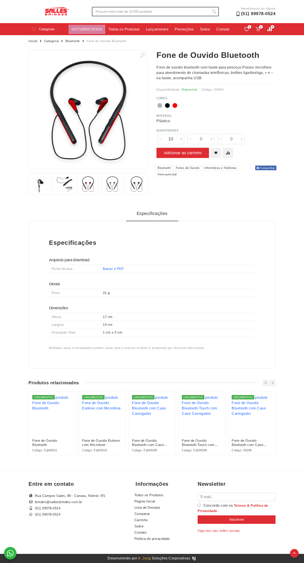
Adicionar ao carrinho (183, 153)
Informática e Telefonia (220, 168)
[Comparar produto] (228, 153)
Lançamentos (157, 29)
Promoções (184, 29)
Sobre (205, 29)
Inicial (32, 41)
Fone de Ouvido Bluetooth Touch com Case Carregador (198, 443)
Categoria (51, 41)
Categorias (47, 29)
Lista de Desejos (147, 507)
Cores (161, 98)
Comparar (142, 514)
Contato (223, 29)
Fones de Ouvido (188, 168)
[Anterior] (266, 383)
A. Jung (144, 558)
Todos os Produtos (124, 29)
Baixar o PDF (113, 269)
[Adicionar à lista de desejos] (216, 153)
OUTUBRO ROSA (87, 29)
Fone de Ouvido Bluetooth (44, 443)
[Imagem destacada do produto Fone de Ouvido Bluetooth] (88, 109)
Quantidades (167, 130)
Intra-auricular (167, 174)
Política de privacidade (152, 539)
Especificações (152, 213)
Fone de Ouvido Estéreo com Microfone (101, 443)
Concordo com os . (233, 508)
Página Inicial (144, 501)
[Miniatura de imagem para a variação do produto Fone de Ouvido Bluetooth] (88, 184)
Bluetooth (72, 41)
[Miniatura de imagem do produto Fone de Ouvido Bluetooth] (39, 184)
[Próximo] (273, 383)
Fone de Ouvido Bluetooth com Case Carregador (148, 443)
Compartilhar (267, 168)
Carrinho (141, 520)
